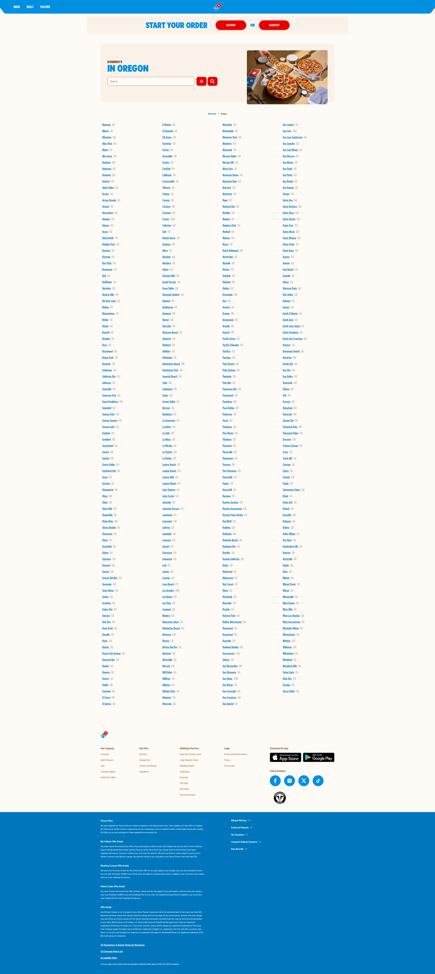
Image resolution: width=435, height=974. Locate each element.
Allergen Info (144, 760)
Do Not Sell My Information (235, 754)
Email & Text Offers (108, 777)
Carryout (274, 25)
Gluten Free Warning (147, 765)
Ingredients (144, 771)
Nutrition (143, 754)
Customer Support (108, 771)
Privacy (227, 760)
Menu (17, 7)
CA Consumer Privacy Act (112, 951)
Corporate (105, 754)
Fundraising (184, 771)
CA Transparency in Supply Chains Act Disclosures (123, 944)
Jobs (103, 765)
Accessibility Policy (109, 957)
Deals (30, 7)
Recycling (184, 777)
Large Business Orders (189, 760)
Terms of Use (229, 765)
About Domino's (107, 760)
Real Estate (184, 788)
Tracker (45, 7)
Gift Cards (184, 783)
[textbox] (152, 964)
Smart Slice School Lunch (190, 754)
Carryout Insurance (187, 794)
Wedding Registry (187, 765)
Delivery (231, 25)
